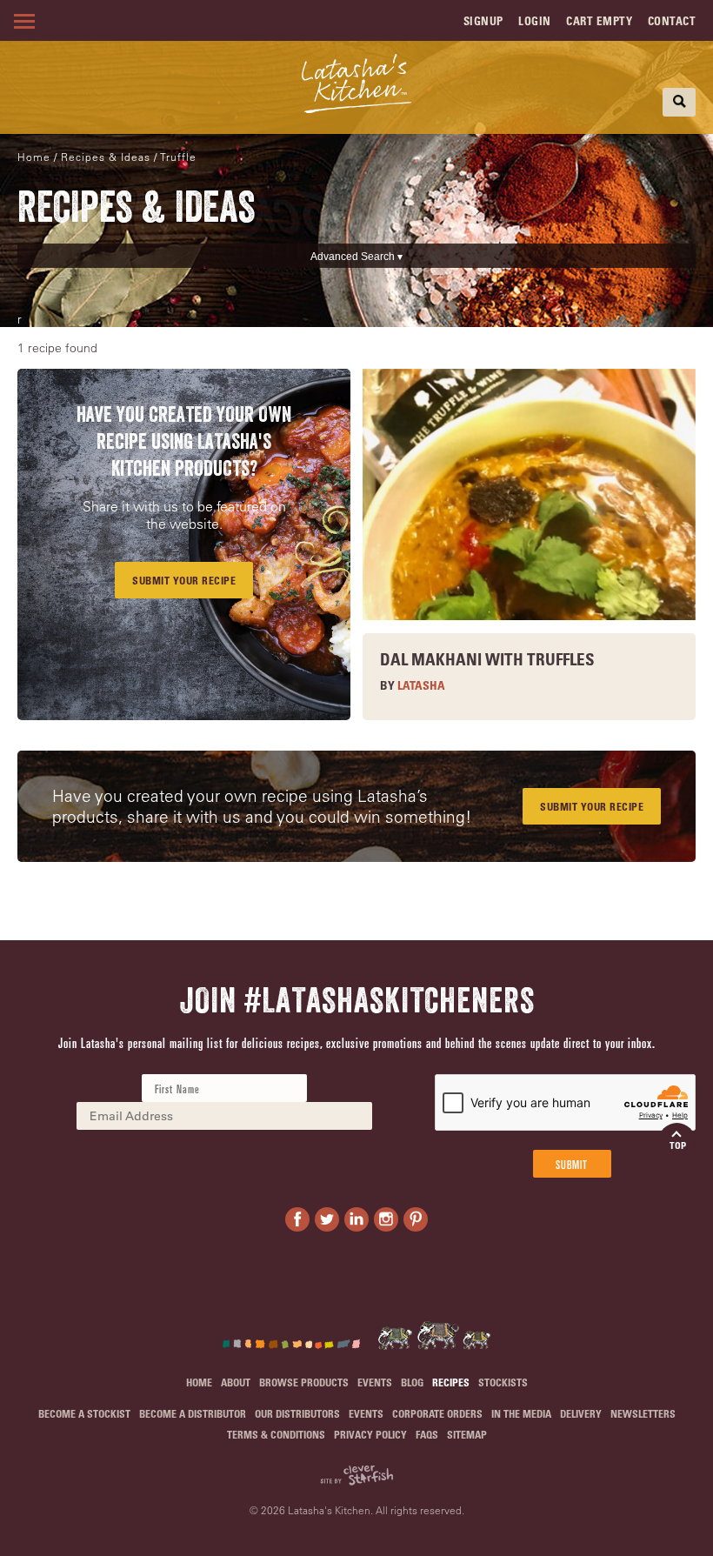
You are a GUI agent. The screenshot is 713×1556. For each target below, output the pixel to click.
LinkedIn (356, 1219)
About (235, 1382)
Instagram (386, 1219)
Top (678, 1145)
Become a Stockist (84, 1413)
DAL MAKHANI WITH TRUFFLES (487, 659)
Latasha (421, 685)
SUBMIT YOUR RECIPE (184, 580)
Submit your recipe (591, 806)
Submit (572, 1164)
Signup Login (507, 20)
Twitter (327, 1219)
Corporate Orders (437, 1413)
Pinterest (415, 1219)
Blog (412, 1382)
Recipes (451, 1382)
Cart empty (599, 20)
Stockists (503, 1382)
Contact (672, 20)
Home (33, 157)
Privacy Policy (370, 1434)
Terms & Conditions (276, 1434)
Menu (21, 20)
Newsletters (643, 1413)
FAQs (427, 1434)
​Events (374, 1382)
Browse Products (304, 1382)
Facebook (297, 1219)
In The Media (521, 1413)
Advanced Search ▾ (356, 256)
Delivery (581, 1413)
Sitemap (467, 1434)
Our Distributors (297, 1413)
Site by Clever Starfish (356, 1476)
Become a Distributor (192, 1413)
